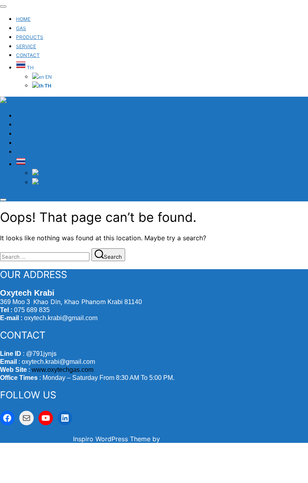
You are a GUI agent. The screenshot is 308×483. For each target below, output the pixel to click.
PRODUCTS (29, 37)
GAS (21, 28)
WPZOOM (176, 439)
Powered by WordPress (36, 439)
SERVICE (26, 46)
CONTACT (28, 55)
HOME (23, 19)
